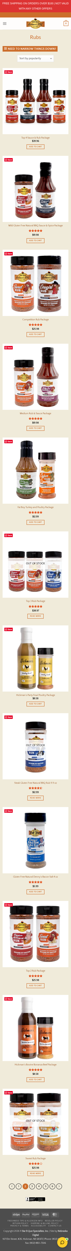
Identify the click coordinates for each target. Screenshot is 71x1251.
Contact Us (54, 1226)
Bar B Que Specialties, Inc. (35, 1231)
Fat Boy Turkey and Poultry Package (36, 507)
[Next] (59, 1186)
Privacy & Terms (19, 1226)
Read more (35, 616)
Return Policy (20, 1223)
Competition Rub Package (35, 319)
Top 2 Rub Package (35, 970)
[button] (5, 23)
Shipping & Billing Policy (44, 1223)
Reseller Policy (54, 1221)
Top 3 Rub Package (35, 601)
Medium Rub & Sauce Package (35, 413)
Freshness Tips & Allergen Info (25, 1221)
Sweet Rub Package (36, 1158)
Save (10, 72)
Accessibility (38, 1226)
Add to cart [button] (35, 147)
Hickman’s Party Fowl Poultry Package (35, 695)
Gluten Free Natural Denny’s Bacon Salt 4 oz (35, 876)
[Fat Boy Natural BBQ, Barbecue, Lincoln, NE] (35, 1202)
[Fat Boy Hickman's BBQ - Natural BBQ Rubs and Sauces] (35, 23)
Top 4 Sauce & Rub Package (35, 137)
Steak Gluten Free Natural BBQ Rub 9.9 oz (35, 783)
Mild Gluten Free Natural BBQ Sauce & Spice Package (35, 225)
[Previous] (12, 1186)
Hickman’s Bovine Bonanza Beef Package (36, 1064)
